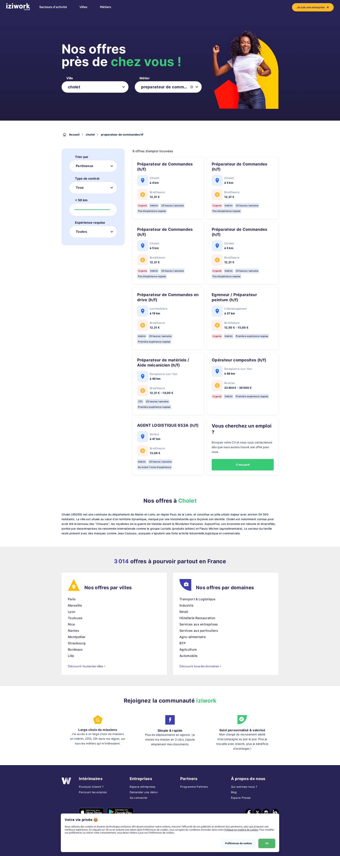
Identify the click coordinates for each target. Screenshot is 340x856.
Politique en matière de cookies (241, 829)
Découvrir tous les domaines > (200, 666)
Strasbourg (76, 643)
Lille (71, 656)
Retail (183, 612)
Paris (72, 599)
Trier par (81, 157)
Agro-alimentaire (192, 637)
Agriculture (188, 649)
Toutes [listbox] (81, 232)
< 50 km (81, 200)
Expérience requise (90, 222)
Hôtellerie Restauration (197, 618)
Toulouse (75, 618)
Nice (71, 624)
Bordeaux (75, 649)
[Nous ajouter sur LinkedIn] (274, 812)
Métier (145, 78)
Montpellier (77, 637)
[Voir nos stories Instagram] (266, 812)
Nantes (73, 631)
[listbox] (95, 87)
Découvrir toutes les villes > (87, 666)
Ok (267, 843)
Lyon (71, 612)
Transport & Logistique (197, 599)
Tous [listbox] (80, 187)
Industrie (186, 605)
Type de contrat (87, 178)
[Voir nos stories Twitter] (257, 812)
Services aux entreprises (198, 624)
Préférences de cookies (238, 843)
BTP (182, 643)
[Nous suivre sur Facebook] (248, 812)
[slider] (112, 210)
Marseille (75, 605)
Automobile (188, 656)
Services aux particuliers (198, 631)
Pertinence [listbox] (84, 166)
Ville (69, 78)
